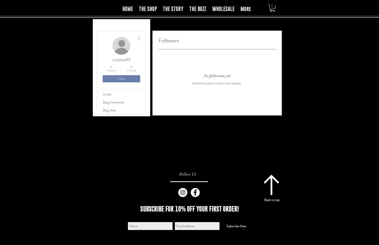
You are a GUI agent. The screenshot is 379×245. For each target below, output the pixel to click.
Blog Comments (113, 102)
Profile (107, 94)
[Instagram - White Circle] (182, 192)
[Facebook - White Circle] (195, 192)
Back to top (272, 199)
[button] (272, 8)
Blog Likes (109, 110)
